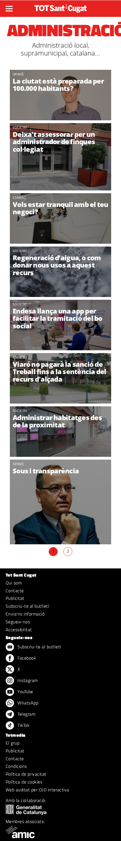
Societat (20, 127)
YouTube (24, 691)
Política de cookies (24, 781)
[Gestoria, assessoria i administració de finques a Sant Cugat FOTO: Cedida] (60, 156)
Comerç (19, 197)
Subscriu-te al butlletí (27, 606)
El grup (12, 742)
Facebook (26, 658)
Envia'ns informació (25, 613)
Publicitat (15, 598)
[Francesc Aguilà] (60, 95)
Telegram (25, 714)
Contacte (15, 590)
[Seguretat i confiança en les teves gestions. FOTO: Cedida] (60, 218)
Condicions (16, 766)
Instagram (27, 680)
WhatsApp (27, 702)
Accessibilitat (19, 629)
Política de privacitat (26, 774)
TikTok (23, 725)
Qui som (14, 582)
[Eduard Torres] (60, 510)
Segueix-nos (18, 621)
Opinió (18, 74)
